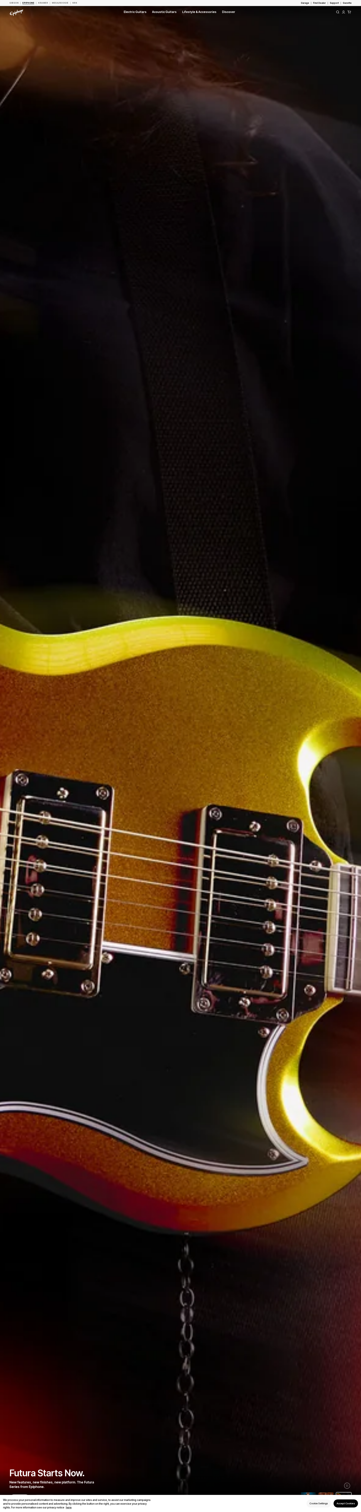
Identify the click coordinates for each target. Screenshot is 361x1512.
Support (334, 3)
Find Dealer (319, 3)
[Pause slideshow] (347, 1486)
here (69, 1507)
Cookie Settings (318, 1503)
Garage (305, 3)
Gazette (347, 3)
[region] (180, 1503)
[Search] (337, 12)
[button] (349, 12)
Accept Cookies (346, 1503)
